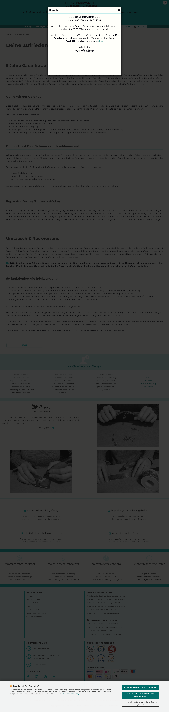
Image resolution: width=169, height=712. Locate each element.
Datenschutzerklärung (71, 694)
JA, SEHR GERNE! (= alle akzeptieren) (140, 687)
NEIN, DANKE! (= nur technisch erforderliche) (140, 695)
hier (101, 41)
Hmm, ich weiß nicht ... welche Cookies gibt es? (140, 703)
